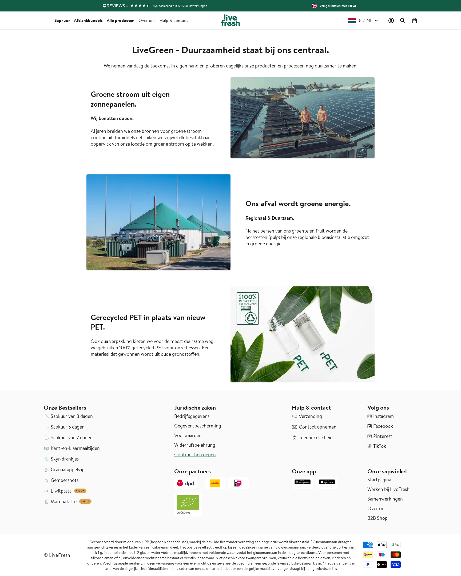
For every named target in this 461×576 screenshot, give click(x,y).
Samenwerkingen (385, 499)
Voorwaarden (188, 435)
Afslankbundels (88, 20)
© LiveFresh (57, 555)
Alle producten (120, 20)
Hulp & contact (174, 20)
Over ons (147, 20)
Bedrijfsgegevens (191, 416)
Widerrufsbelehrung (194, 445)
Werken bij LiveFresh (388, 489)
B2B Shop (377, 518)
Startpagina (379, 480)
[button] (403, 20)
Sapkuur (62, 20)
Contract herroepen (195, 455)
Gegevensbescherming (197, 426)
